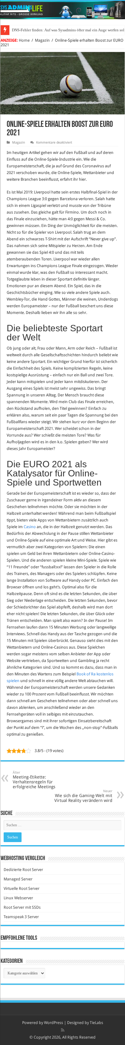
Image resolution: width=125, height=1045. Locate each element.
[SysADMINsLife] (62, 10)
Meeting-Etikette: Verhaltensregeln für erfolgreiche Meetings (34, 780)
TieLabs (96, 1022)
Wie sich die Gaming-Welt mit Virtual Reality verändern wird (83, 796)
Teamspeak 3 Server (21, 916)
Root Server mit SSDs (22, 907)
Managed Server (18, 879)
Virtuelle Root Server (21, 888)
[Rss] (62, 1030)
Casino (30, 526)
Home (24, 40)
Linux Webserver (18, 898)
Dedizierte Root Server (23, 869)
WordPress (53, 1022)
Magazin (42, 40)
